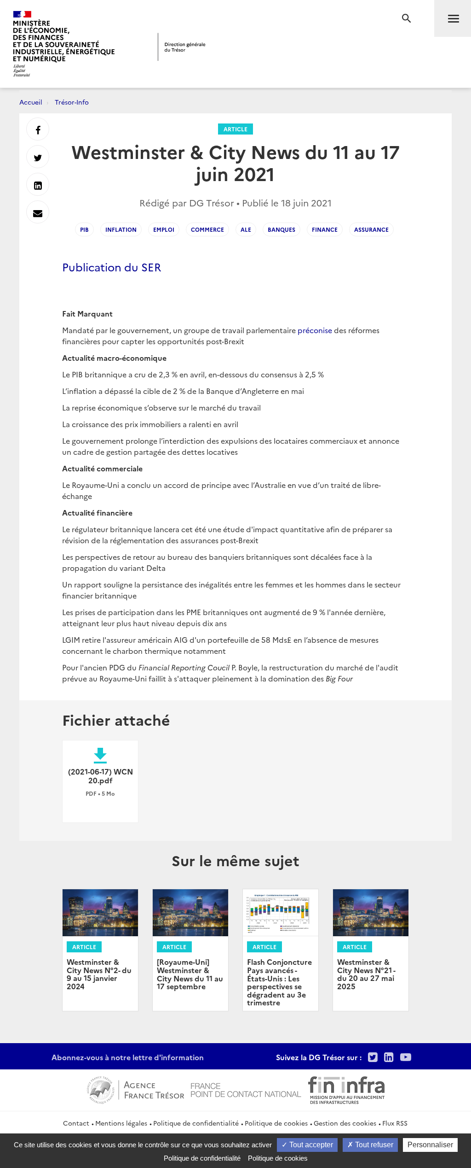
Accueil (30, 101)
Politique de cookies (276, 1122)
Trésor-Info (72, 101)
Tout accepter (310, 1145)
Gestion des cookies (345, 1122)
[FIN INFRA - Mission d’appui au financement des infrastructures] (346, 1089)
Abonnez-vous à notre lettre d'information (128, 1057)
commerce (207, 229)
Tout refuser (373, 1145)
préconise (315, 330)
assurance (371, 229)
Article (235, 129)
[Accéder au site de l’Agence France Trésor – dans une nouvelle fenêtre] (135, 1089)
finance (325, 229)
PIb (84, 229)
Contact (76, 1122)
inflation (121, 229)
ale (246, 229)
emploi (163, 229)
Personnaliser (430, 1145)
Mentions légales (121, 1122)
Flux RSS (395, 1122)
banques (281, 229)
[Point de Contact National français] (246, 1089)
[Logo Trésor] (182, 46)
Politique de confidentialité (196, 1122)
